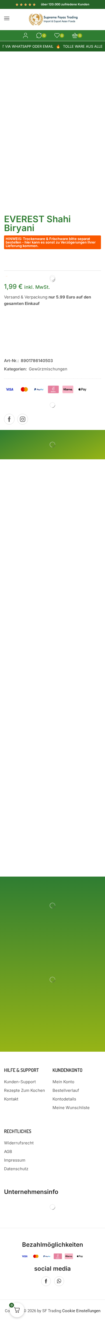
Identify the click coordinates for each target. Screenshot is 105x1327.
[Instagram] (22, 419)
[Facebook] (9, 419)
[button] (6, 18)
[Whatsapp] (59, 1281)
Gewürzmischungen (48, 368)
